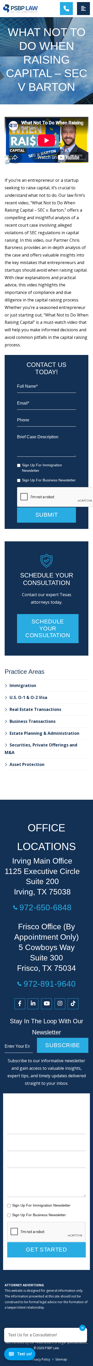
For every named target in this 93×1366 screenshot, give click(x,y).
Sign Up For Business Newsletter (49, 480)
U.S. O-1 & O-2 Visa (28, 697)
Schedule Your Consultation (47, 628)
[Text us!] (20, 1355)
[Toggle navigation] (83, 8)
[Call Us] (66, 8)
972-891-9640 (50, 983)
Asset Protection (27, 764)
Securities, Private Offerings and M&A (41, 748)
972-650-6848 (45, 907)
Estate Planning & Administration (44, 733)
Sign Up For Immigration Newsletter (42, 468)
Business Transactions (33, 721)
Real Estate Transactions (35, 709)
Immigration (23, 685)
